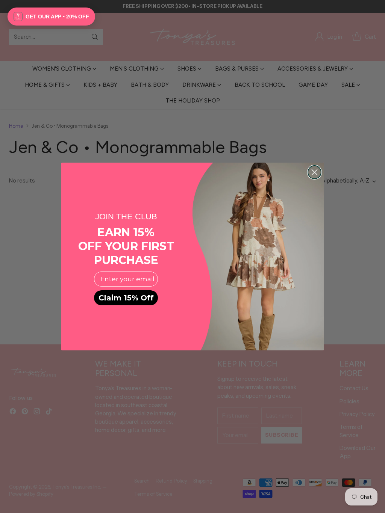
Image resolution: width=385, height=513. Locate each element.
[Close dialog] (314, 172)
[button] (51, 17)
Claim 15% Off (126, 297)
